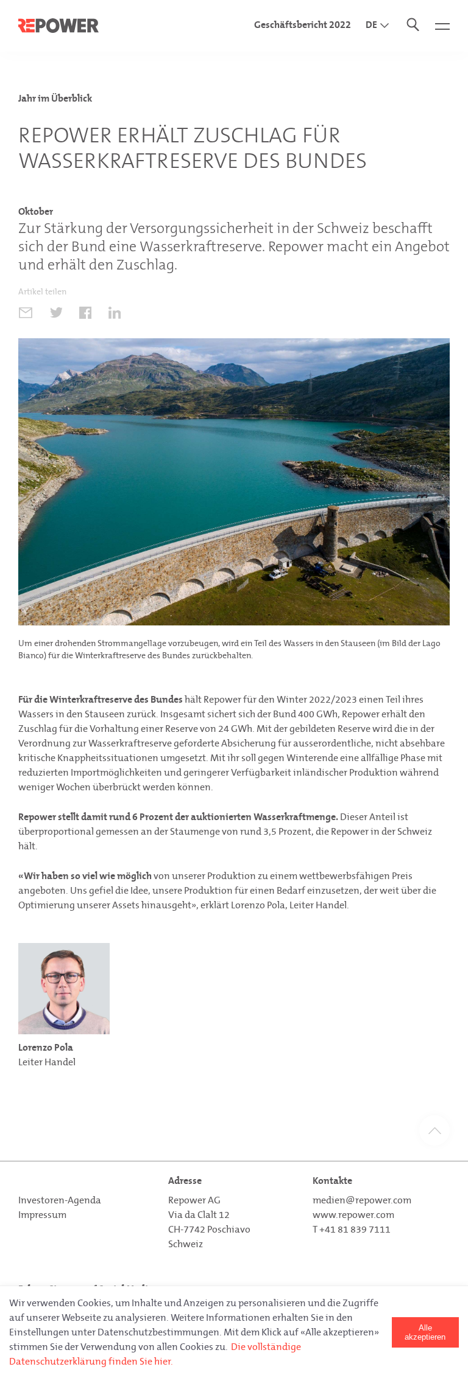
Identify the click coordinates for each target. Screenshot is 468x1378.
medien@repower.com (362, 1200)
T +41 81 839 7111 (352, 1229)
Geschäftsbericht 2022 (302, 24)
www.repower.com (353, 1214)
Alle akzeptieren (425, 1332)
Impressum (42, 1214)
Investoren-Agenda (59, 1200)
